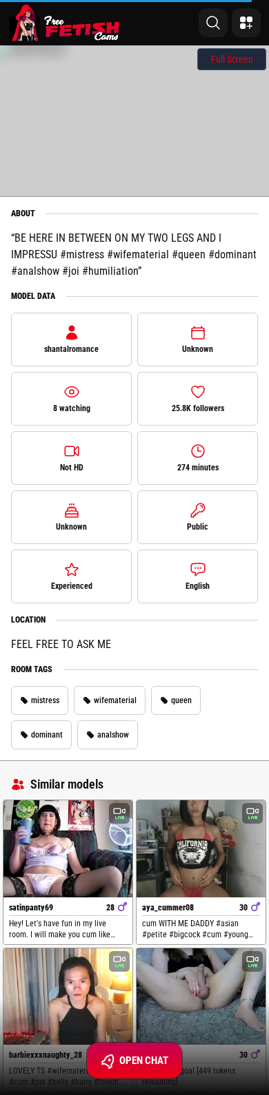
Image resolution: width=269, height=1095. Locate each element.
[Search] (213, 22)
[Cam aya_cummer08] (201, 848)
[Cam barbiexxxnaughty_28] (67, 996)
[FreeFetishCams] (64, 22)
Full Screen (232, 59)
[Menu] (246, 22)
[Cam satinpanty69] (67, 848)
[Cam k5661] (201, 996)
